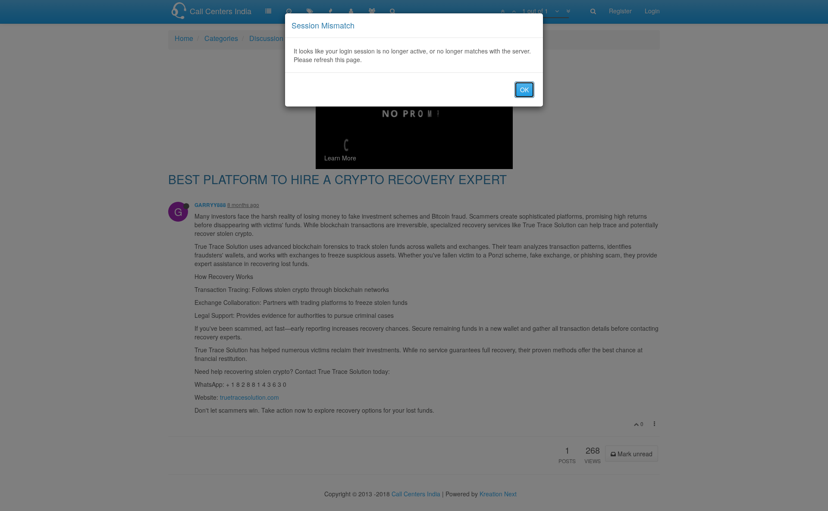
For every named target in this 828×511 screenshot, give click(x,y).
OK (524, 89)
